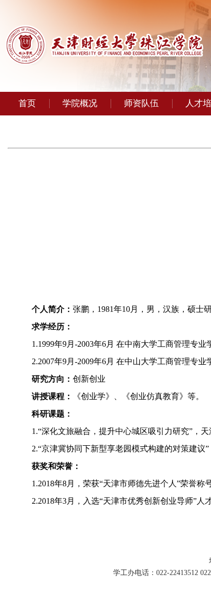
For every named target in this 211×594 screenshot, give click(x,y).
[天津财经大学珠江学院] (104, 62)
